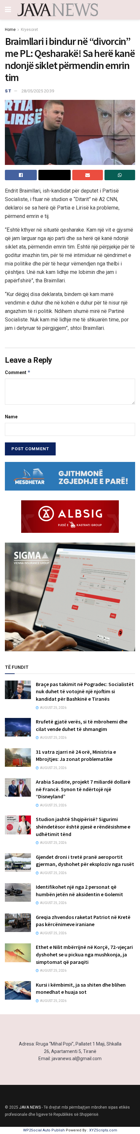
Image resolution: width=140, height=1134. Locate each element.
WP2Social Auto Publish (44, 1130)
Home (10, 29)
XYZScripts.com (103, 1130)
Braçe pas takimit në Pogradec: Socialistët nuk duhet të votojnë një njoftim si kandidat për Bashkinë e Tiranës (85, 691)
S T (8, 90)
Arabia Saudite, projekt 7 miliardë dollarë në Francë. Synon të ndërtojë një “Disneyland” (83, 789)
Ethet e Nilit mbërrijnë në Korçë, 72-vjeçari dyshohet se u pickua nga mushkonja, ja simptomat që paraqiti (84, 954)
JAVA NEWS (30, 1107)
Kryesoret (29, 29)
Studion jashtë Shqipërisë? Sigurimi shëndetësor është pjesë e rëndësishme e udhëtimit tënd (83, 826)
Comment (18, 372)
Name (11, 416)
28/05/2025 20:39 (37, 90)
